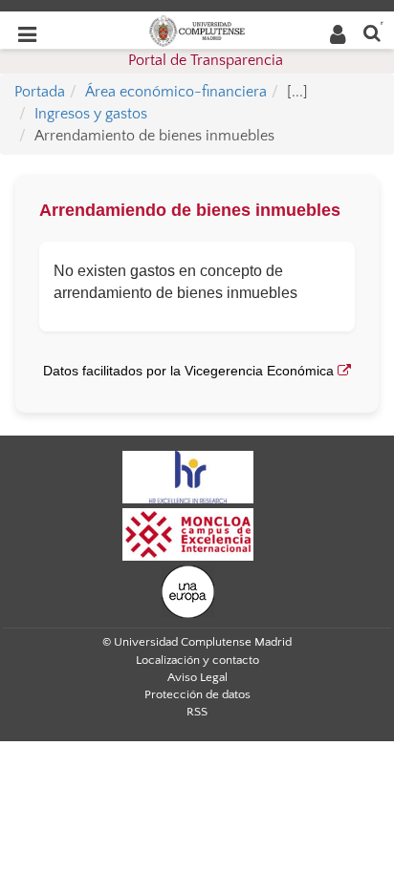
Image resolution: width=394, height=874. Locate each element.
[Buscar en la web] (372, 32)
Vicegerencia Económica (261, 370)
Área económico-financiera (176, 91)
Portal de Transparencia (205, 60)
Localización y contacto (197, 660)
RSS (197, 711)
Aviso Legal (197, 677)
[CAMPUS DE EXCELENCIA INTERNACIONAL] (188, 533)
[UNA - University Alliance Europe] (188, 590)
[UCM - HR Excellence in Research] (188, 475)
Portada (39, 91)
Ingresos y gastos (90, 113)
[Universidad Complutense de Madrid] (197, 29)
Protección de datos (197, 694)
